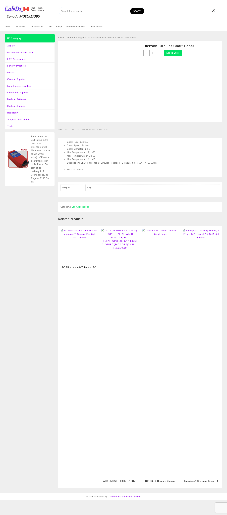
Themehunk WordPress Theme (124, 496)
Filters (10, 72)
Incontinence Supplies (19, 86)
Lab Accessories (96, 38)
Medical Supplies (16, 106)
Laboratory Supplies (18, 92)
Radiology (12, 112)
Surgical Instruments (18, 119)
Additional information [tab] (92, 129)
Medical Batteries (16, 99)
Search (137, 11)
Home (61, 38)
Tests (10, 126)
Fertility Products (16, 66)
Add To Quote (172, 53)
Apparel (11, 45)
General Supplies (16, 79)
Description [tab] (66, 129)
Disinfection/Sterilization (20, 52)
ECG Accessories (16, 59)
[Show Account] (214, 11)
